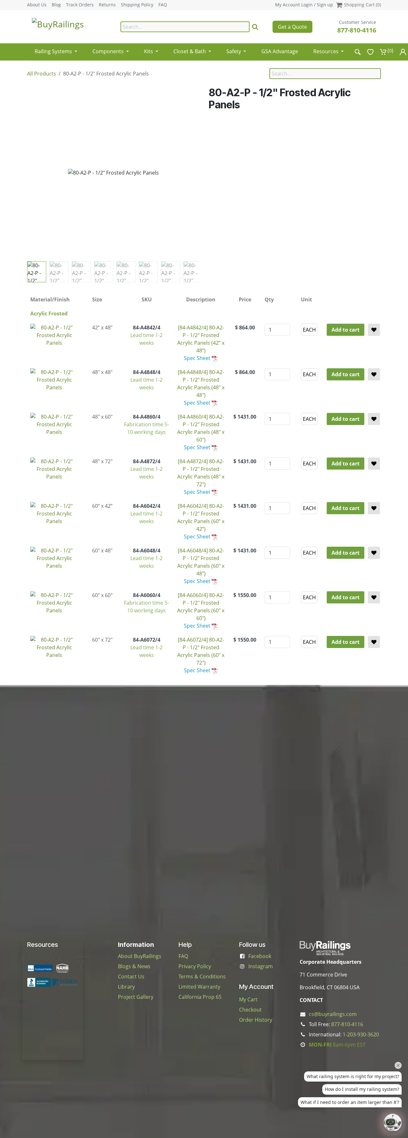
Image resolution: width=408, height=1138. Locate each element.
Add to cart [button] (346, 329)
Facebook (259, 956)
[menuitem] (56, 49)
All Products (41, 73)
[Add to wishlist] (374, 330)
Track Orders (80, 5)
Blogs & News (134, 966)
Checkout (250, 1009)
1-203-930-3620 (361, 1034)
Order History (255, 1019)
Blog (56, 5)
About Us (37, 5)
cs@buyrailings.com (333, 1014)
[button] (35, 172)
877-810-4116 (356, 30)
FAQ (162, 5)
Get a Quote (292, 26)
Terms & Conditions (202, 976)
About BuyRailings (139, 956)
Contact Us (131, 976)
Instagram (260, 966)
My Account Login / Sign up (304, 5)
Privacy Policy (194, 966)
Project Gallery (135, 996)
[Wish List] (370, 51)
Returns (107, 5)
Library (126, 986)
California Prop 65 (200, 996)
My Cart (248, 999)
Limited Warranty (199, 986)
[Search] (255, 27)
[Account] (403, 51)
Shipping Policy (137, 5)
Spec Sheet (197, 358)
